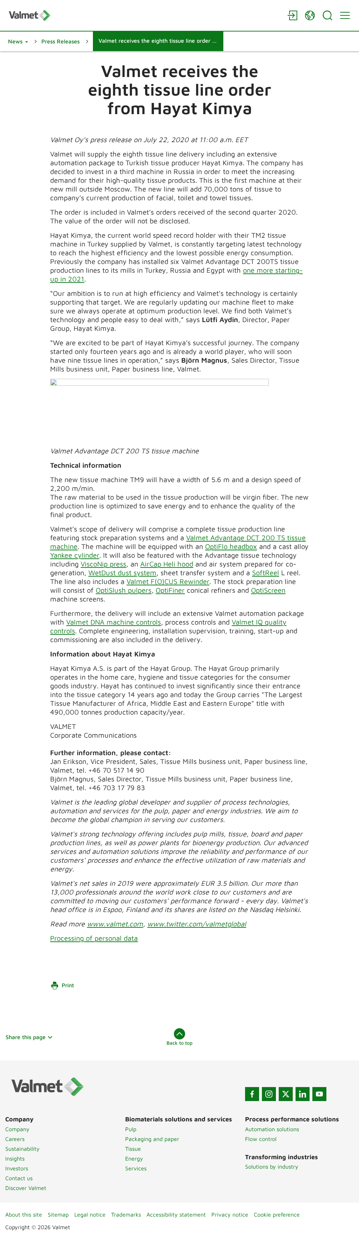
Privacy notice (229, 1214)
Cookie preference (277, 1214)
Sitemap (58, 1214)
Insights (15, 1158)
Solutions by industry (271, 1166)
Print (68, 985)
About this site (23, 1214)
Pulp (130, 1129)
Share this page (26, 1037)
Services (136, 1168)
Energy (134, 1158)
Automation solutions (272, 1129)
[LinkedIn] (303, 1094)
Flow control (261, 1139)
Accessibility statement (176, 1214)
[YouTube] (319, 1094)
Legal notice (90, 1214)
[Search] (327, 15)
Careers (15, 1139)
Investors (16, 1168)
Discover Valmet (25, 1188)
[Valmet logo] (144, 15)
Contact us (19, 1178)
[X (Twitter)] (286, 1094)
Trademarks (126, 1214)
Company (17, 1129)
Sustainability (22, 1149)
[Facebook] (252, 1094)
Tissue (133, 1149)
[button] (18, 41)
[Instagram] (269, 1094)
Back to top (179, 1043)
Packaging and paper (152, 1139)
